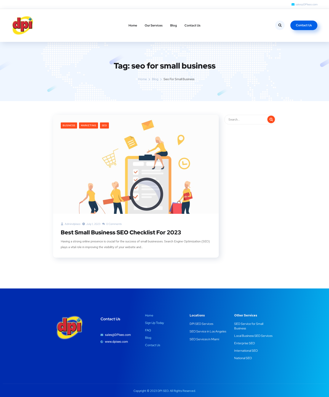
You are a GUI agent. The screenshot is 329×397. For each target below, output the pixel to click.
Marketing (88, 125)
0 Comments (114, 224)
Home (133, 25)
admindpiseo (72, 224)
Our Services (154, 25)
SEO (104, 125)
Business (69, 125)
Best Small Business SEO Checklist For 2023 (121, 232)
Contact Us (192, 25)
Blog (173, 25)
